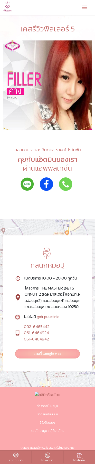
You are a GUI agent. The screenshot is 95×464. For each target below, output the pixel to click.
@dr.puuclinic (47, 317)
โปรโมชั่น (79, 460)
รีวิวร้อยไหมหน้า (47, 414)
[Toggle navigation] (84, 7)
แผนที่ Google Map (47, 353)
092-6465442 (36, 327)
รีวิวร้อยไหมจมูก (47, 406)
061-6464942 (36, 339)
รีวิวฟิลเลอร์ (48, 422)
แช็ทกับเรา (16, 460)
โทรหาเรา (47, 460)
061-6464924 (36, 333)
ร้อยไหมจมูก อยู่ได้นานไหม (47, 431)
